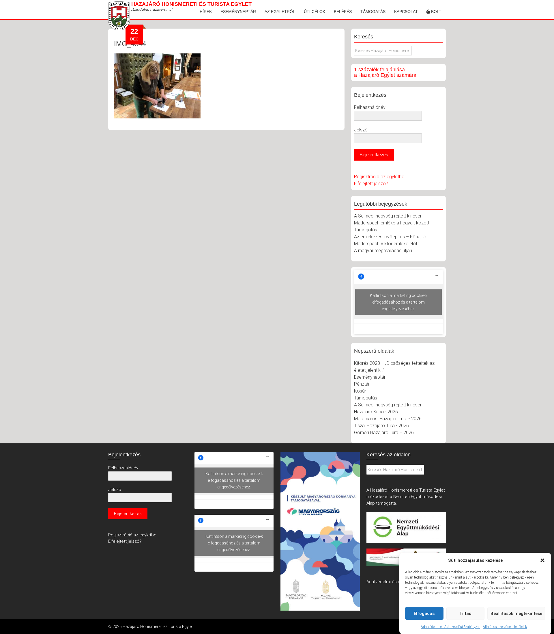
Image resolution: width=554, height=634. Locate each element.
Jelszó (361, 130)
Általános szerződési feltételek (505, 626)
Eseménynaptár (238, 11)
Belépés (343, 11)
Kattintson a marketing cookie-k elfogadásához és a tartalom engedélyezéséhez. (398, 302)
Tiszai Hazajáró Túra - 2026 (381, 425)
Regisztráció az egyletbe (379, 176)
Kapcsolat (406, 11)
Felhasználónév (369, 107)
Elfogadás (424, 613)
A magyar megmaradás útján (383, 250)
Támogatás (372, 11)
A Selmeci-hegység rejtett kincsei (387, 216)
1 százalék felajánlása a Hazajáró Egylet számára (385, 72)
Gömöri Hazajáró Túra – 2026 (384, 432)
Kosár (360, 391)
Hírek (206, 11)
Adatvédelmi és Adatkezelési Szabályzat (450, 626)
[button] (542, 560)
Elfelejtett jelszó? (371, 183)
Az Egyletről (280, 11)
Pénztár (362, 384)
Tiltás (465, 613)
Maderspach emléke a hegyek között (391, 223)
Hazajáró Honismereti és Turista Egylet (191, 4)
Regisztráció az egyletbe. (132, 535)
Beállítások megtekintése (516, 613)
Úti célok (314, 11)
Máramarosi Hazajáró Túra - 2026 (388, 418)
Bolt (435, 11)
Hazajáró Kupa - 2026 (376, 411)
